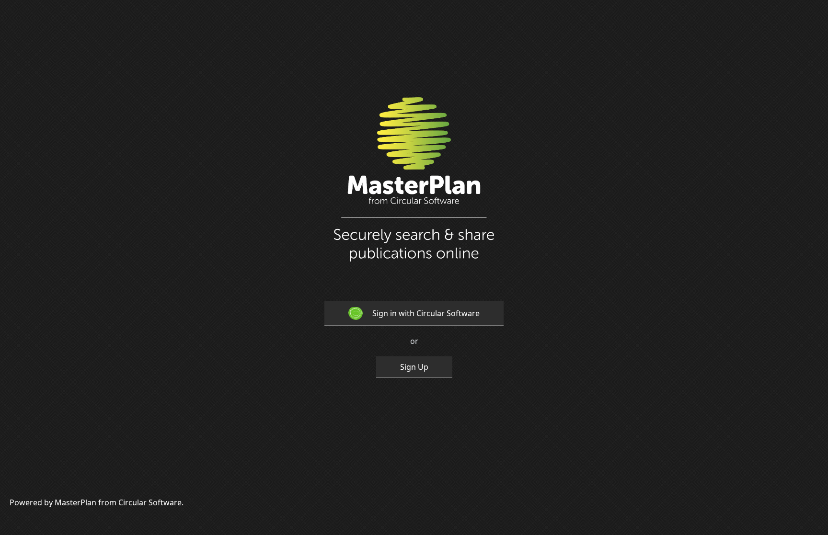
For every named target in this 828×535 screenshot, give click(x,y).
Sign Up (414, 367)
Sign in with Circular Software (426, 313)
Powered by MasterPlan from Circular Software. (97, 502)
